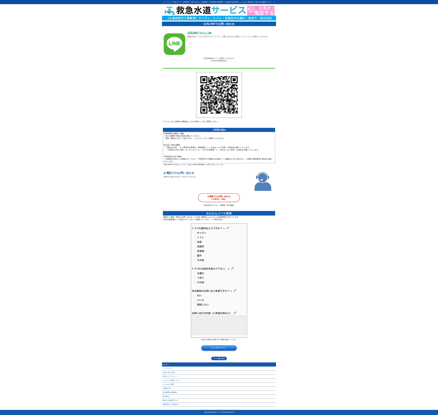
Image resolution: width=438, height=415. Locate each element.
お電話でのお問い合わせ (219, 197)
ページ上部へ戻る (219, 358)
